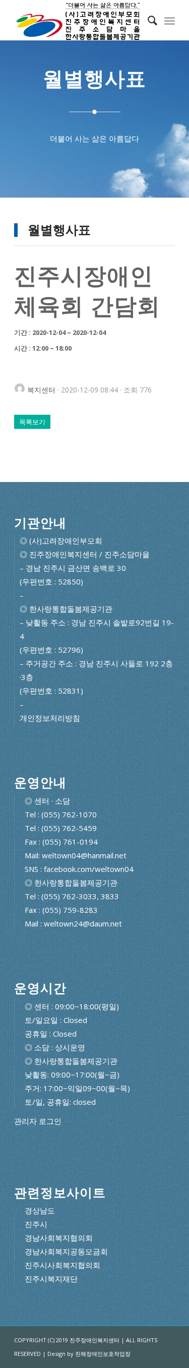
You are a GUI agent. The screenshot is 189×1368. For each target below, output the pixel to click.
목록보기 (32, 421)
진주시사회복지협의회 (62, 1265)
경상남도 (40, 1210)
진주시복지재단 (51, 1279)
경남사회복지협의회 (59, 1238)
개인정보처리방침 (50, 718)
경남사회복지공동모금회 (66, 1251)
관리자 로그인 (37, 1121)
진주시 (36, 1224)
